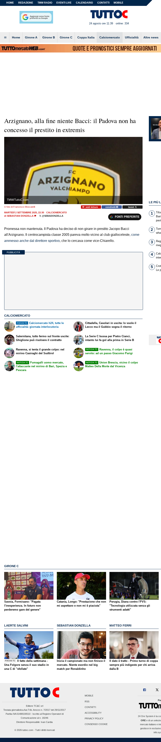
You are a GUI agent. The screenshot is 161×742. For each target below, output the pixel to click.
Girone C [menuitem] (66, 37)
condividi (110, 207)
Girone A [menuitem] (31, 37)
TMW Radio (45, 2)
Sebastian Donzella (20, 216)
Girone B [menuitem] (48, 37)
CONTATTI (103, 2)
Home (10, 2)
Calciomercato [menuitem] (109, 37)
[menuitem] (5, 37)
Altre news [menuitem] (150, 37)
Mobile (89, 696)
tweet (131, 207)
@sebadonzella (52, 216)
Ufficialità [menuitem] (132, 37)
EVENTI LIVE (63, 2)
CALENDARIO (84, 2)
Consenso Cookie (96, 724)
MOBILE (118, 2)
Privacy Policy (94, 718)
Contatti (90, 707)
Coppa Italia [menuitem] (86, 37)
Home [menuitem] (16, 37)
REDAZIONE (25, 2)
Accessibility (93, 713)
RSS (87, 701)
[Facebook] (145, 690)
